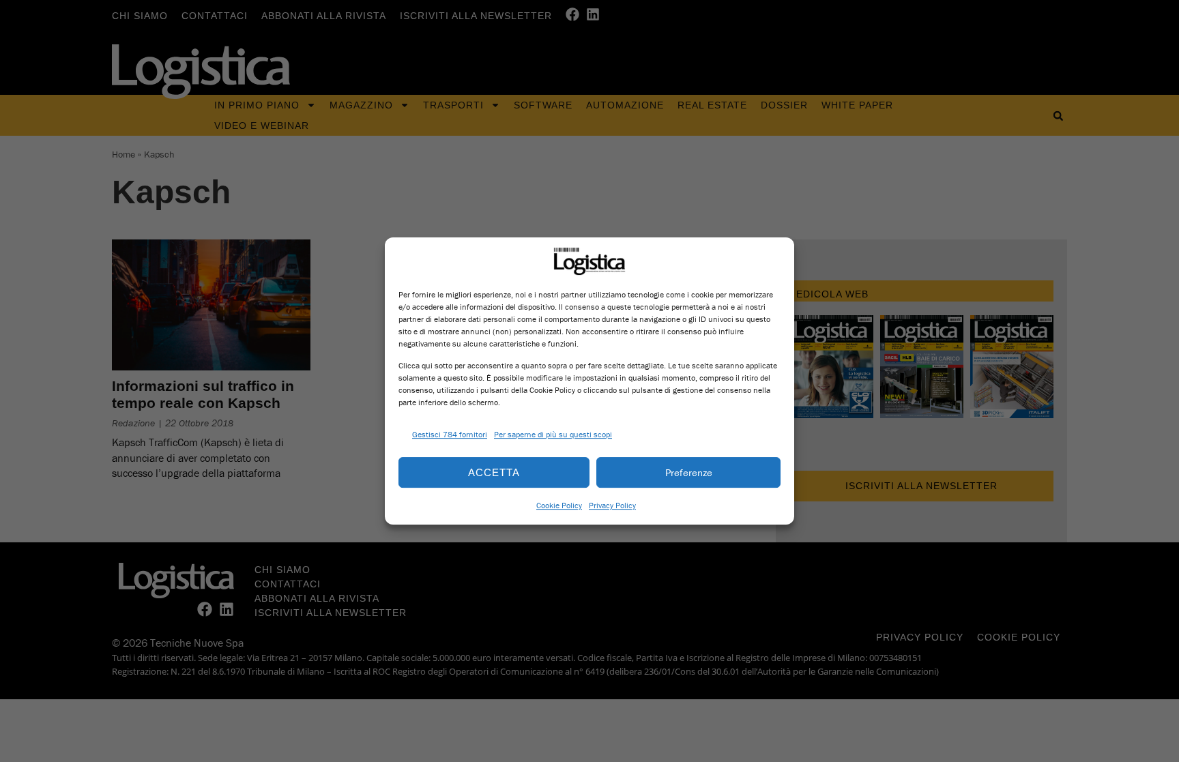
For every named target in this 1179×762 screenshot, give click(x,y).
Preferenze (688, 472)
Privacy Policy (612, 505)
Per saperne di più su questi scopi (553, 434)
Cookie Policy (559, 505)
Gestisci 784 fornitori (449, 434)
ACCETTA (494, 472)
